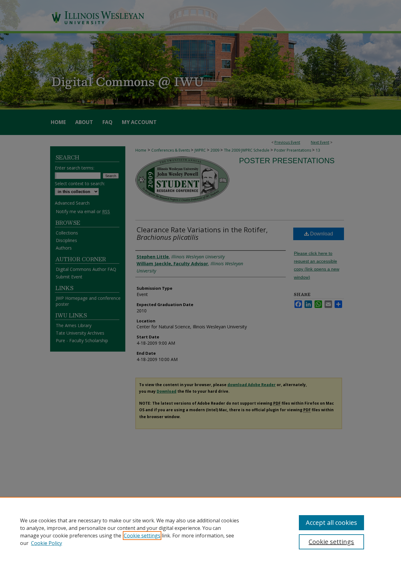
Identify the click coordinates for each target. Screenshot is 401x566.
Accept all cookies (331, 522)
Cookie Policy (46, 543)
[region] (200, 531)
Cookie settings (142, 535)
